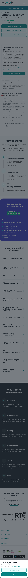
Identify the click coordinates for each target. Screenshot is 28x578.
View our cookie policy (15, 566)
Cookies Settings (14, 570)
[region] (14, 569)
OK (14, 574)
